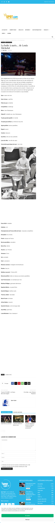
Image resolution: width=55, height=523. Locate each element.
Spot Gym (5, 50)
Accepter (27, 515)
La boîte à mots (8, 374)
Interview (7, 40)
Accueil (2, 40)
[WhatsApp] (22, 383)
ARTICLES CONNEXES (7, 412)
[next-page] (4, 431)
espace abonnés (16, 421)
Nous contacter (5, 501)
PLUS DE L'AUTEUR (17, 412)
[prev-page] (2, 431)
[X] (6, 2)
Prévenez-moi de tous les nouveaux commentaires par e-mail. (16, 464)
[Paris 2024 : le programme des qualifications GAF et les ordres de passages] (22, 493)
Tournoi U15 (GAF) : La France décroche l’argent (8, 393)
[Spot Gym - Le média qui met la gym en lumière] (10, 16)
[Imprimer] (29, 383)
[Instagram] (4, 2)
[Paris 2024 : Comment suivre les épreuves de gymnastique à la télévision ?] (22, 504)
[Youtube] (9, 2)
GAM (26, 421)
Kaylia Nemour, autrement (6, 423)
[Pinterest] (19, 383)
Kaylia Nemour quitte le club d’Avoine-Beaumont (30, 485)
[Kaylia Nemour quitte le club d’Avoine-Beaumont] (22, 485)
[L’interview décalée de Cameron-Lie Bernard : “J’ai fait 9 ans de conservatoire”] (30, 418)
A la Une (2, 421)
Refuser (27, 519)
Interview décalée (9, 42)
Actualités (28, 499)
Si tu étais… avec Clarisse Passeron (30, 393)
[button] (52, 37)
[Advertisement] (37, 14)
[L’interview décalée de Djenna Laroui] (18, 418)
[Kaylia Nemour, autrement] (6, 418)
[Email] (25, 383)
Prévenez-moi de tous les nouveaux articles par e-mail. (14, 466)
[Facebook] (2, 2)
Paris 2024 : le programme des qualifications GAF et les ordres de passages (30, 494)
